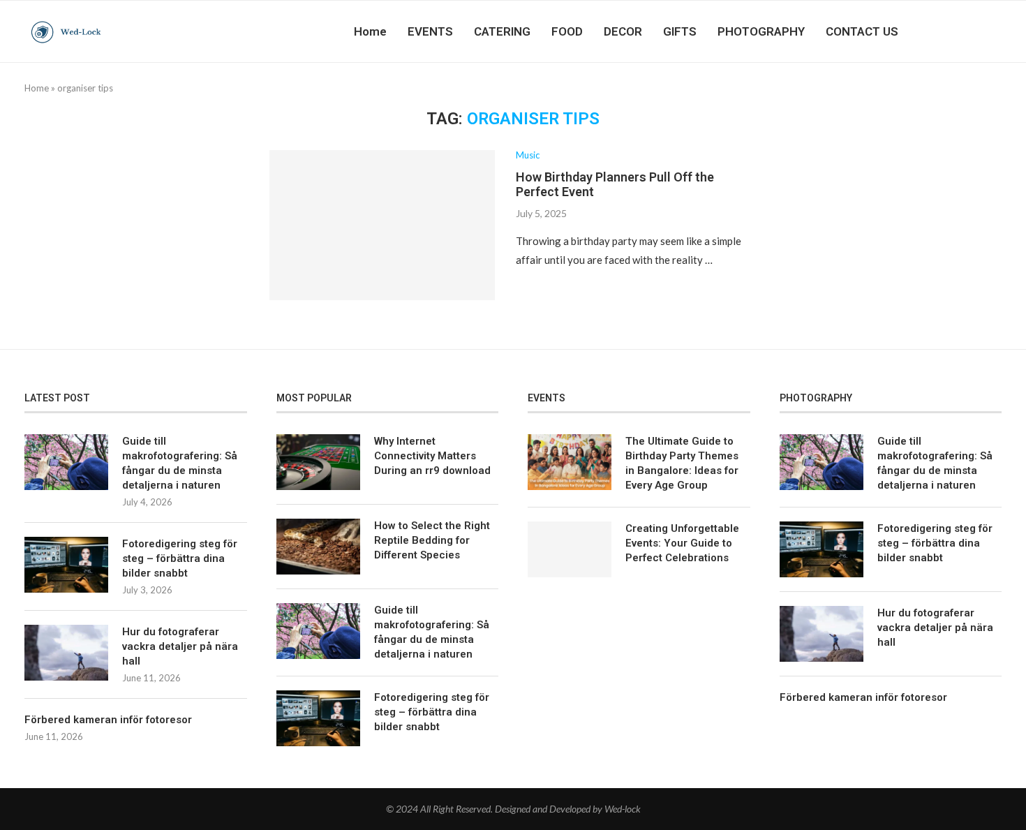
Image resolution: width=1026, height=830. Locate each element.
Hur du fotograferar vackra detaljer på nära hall (180, 646)
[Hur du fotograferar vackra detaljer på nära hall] (66, 653)
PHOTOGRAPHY (761, 31)
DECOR (623, 31)
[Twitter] (958, 31)
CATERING (502, 31)
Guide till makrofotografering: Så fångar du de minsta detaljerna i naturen (179, 463)
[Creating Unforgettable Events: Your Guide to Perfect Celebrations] (569, 549)
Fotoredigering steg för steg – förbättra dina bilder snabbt (179, 558)
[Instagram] (973, 31)
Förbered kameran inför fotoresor (108, 719)
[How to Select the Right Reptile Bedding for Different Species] (318, 547)
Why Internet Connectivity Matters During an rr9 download (432, 456)
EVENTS (430, 31)
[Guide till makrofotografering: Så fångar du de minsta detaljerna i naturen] (66, 462)
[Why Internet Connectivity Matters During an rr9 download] (318, 462)
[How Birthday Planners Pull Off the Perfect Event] (382, 225)
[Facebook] (944, 31)
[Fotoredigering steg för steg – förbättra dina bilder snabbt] (66, 565)
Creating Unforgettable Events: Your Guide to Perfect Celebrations (682, 543)
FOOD (567, 31)
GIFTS (680, 31)
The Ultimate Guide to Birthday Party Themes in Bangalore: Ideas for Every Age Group (681, 463)
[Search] (995, 31)
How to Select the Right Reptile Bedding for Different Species (432, 540)
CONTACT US (862, 31)
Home (370, 31)
